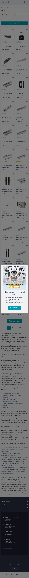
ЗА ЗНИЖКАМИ (14, 308)
